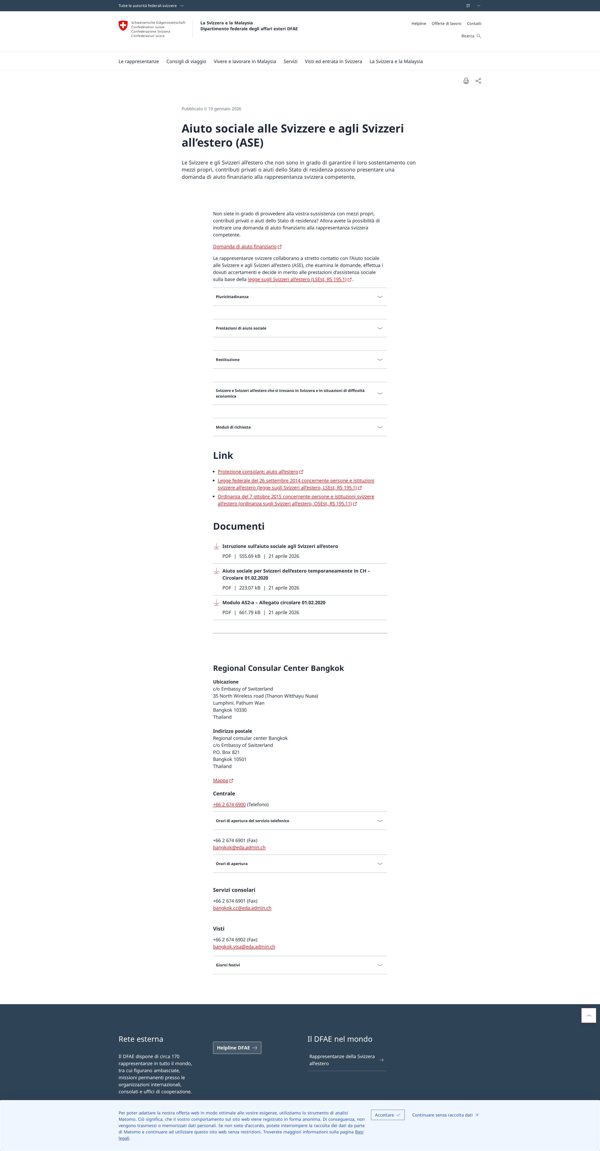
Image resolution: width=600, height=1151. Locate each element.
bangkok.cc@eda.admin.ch (242, 908)
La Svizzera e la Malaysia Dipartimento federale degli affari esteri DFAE (249, 25)
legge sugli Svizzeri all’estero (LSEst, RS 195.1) (297, 279)
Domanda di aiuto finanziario (245, 246)
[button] (139, 61)
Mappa (220, 780)
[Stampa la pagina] (466, 81)
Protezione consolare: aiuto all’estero (258, 471)
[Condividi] (478, 81)
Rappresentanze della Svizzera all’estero (342, 1060)
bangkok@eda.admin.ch (239, 847)
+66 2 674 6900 (229, 804)
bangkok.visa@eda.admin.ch (244, 946)
